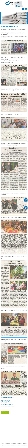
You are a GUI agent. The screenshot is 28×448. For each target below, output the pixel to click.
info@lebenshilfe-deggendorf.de (7, 406)
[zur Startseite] (14, 7)
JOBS (8, 446)
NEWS (2, 443)
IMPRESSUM (23, 446)
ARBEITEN (13, 443)
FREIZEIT (4, 446)
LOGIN (18, 446)
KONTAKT (13, 446)
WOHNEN (19, 443)
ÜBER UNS (7, 443)
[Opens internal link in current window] (5, 413)
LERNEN (25, 443)
